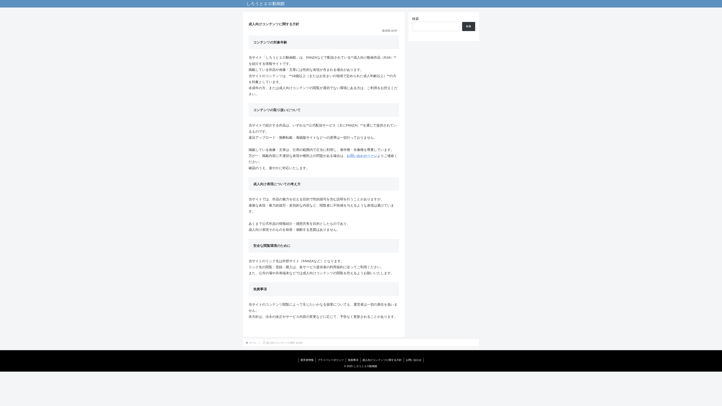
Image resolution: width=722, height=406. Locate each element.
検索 (415, 19)
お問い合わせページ (362, 156)
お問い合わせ (414, 359)
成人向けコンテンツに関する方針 (382, 359)
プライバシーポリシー (331, 359)
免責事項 (353, 359)
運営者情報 (307, 359)
